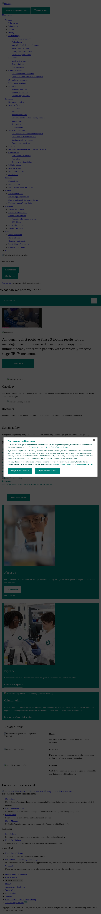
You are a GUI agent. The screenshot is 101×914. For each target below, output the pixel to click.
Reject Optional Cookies (47, 471)
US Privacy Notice (35, 447)
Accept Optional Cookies (20, 471)
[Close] (94, 440)
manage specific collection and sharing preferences (73, 464)
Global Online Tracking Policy (57, 447)
